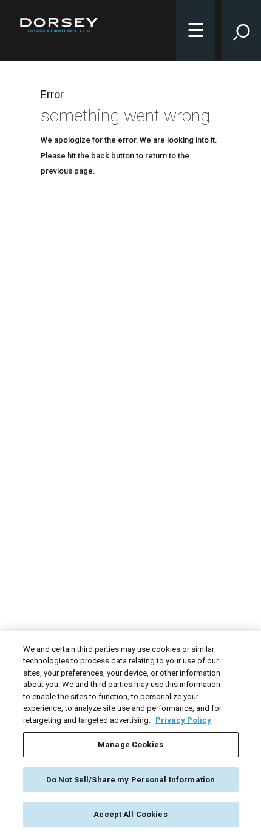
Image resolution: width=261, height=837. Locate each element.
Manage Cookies (130, 744)
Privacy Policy (183, 720)
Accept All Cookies (130, 814)
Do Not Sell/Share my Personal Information (130, 779)
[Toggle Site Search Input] (241, 30)
